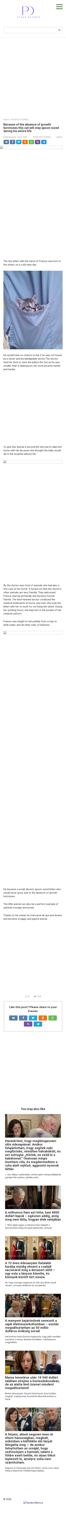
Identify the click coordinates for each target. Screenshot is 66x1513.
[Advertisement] (33, 75)
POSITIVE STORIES (42, 137)
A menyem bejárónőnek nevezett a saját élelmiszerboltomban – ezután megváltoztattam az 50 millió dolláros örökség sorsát (32, 1326)
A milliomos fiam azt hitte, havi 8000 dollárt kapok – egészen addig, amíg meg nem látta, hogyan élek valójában (33, 1215)
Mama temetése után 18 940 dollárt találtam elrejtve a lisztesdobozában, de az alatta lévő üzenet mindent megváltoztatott (32, 1383)
